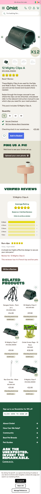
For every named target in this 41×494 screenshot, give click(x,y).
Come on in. (7, 461)
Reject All (20, 485)
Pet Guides (8, 442)
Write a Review (10, 269)
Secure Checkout (11, 121)
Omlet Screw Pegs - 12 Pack (30, 344)
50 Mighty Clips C (30, 306)
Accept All (20, 481)
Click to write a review (22, 216)
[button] (2, 37)
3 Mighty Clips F (30, 381)
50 (21, 116)
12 (4, 116)
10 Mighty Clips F (11, 343)
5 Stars (3, 222)
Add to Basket (16, 136)
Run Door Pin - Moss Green (11, 382)
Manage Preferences (20, 490)
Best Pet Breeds (10, 438)
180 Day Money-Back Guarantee (17, 124)
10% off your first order (20, 2)
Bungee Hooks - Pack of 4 (11, 307)
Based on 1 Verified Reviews (22, 212)
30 (10, 116)
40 (15, 116)
